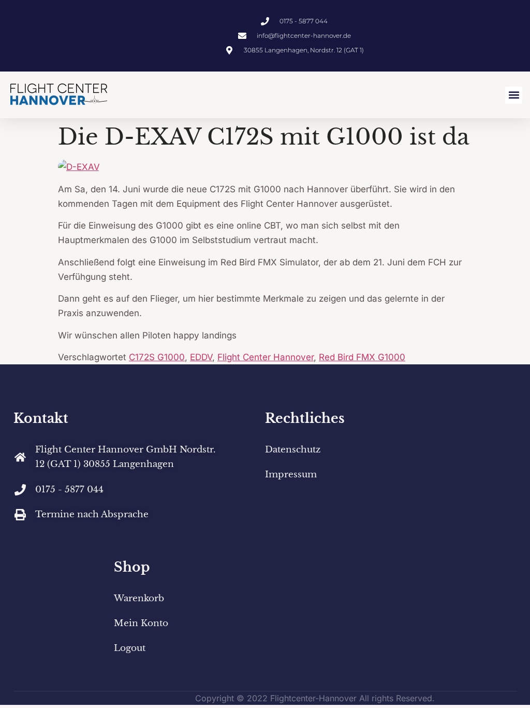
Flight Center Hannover (265, 357)
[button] (513, 95)
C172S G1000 (157, 357)
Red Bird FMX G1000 (362, 357)
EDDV (201, 357)
